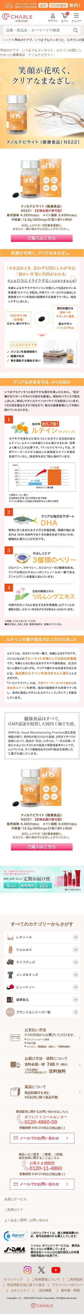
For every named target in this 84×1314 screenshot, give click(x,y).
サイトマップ (13, 1279)
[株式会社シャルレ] (42, 1306)
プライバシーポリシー (67, 1285)
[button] (16, 1237)
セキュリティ (20, 1290)
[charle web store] (17, 17)
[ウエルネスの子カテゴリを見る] (75, 949)
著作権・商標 (70, 1290)
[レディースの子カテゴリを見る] (75, 937)
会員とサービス (15, 1199)
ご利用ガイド (13, 1209)
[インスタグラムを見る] (27, 1270)
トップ (6, 39)
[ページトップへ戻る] (75, 1303)
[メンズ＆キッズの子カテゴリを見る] (75, 974)
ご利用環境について (46, 1279)
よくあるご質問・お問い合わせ (26, 1220)
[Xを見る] (41, 1270)
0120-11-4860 (46, 1168)
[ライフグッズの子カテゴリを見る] (75, 962)
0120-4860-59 (40, 1122)
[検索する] (75, 30)
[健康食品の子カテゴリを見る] (75, 999)
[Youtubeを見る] (56, 1270)
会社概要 (45, 1290)
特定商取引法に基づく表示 (26, 1285)
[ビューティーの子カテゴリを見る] (75, 987)
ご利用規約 (75, 1279)
